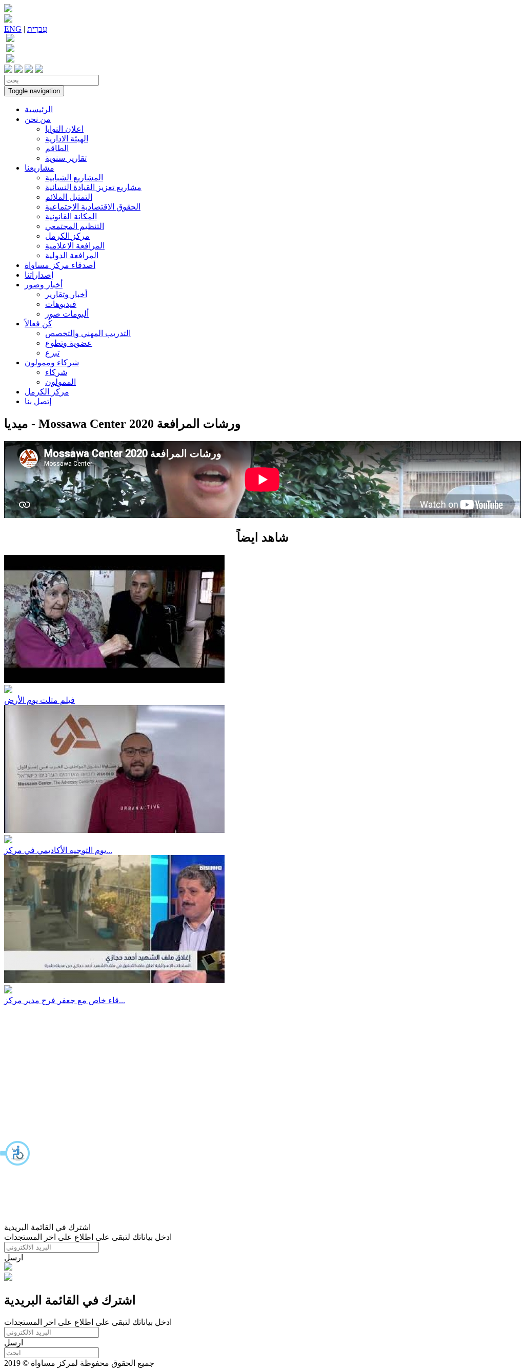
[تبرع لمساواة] (8, 1267)
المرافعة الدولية (71, 255)
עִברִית (37, 29)
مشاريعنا (39, 167)
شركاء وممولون (52, 362)
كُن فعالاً (38, 323)
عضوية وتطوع (68, 343)
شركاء (56, 372)
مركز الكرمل (67, 236)
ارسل (13, 1257)
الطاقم (57, 148)
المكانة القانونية (71, 216)
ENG (13, 29)
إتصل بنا (38, 401)
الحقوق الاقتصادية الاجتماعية (92, 206)
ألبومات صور (67, 313)
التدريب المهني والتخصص (88, 333)
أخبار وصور (44, 284)
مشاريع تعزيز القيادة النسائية (93, 187)
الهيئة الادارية (66, 138)
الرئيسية (39, 109)
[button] (15, 1153)
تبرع (52, 352)
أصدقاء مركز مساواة (60, 265)
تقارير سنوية (66, 158)
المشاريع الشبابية (74, 177)
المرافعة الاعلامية (75, 245)
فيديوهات (60, 304)
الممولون (60, 382)
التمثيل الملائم (68, 197)
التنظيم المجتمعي (74, 226)
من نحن (38, 119)
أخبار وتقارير (66, 294)
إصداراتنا (39, 275)
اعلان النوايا (64, 128)
